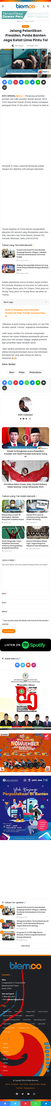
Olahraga (30, 1024)
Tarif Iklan (19, 1088)
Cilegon (30, 1011)
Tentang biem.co (29, 1088)
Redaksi (43, 1084)
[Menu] (3, 7)
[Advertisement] (25, 135)
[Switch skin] (44, 7)
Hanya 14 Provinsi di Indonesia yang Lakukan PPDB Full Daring (36, 517)
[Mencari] (48, 7)
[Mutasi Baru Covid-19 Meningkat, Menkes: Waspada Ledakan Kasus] (13, 506)
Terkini (26, 21)
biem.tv (7, 1084)
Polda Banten (35, 372)
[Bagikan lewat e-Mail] (43, 82)
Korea (27, 1020)
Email (4, 603)
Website (4, 612)
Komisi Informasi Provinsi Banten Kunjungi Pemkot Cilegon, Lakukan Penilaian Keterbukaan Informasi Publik (31, 253)
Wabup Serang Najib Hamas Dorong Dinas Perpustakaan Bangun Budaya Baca (33, 267)
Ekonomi (7, 1015)
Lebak (7, 1024)
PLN (35, 1028)
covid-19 (43, 1011)
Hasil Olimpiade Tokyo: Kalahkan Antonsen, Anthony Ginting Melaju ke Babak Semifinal (12, 544)
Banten (7, 1011)
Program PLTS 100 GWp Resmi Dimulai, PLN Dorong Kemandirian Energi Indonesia (31, 934)
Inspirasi (6, 1051)
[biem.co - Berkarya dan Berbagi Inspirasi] (25, 6)
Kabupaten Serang (11, 1020)
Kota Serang (40, 1020)
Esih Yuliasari (19, 46)
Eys (14, 358)
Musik (17, 1024)
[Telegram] (32, 82)
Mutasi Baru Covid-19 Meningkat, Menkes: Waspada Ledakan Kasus (13, 517)
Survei (5, 1070)
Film (19, 1015)
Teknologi (6, 1055)
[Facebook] (4, 82)
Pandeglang (9, 1028)
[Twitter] (10, 82)
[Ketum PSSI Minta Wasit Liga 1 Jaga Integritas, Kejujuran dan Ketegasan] (37, 532)
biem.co (19, 95)
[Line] (38, 82)
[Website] (21, 418)
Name (4, 594)
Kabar (32, 21)
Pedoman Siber (35, 1084)
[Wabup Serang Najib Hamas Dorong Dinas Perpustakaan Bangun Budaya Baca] (8, 268)
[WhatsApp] (26, 82)
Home (21, 21)
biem (12, 372)
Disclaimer (14, 1084)
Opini (41, 1024)
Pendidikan (23, 1028)
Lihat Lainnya (25, 946)
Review (5, 1059)
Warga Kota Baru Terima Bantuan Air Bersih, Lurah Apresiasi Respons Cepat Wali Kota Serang (33, 923)
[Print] (4, 87)
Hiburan (6, 1047)
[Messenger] (21, 82)
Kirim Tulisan (24, 1084)
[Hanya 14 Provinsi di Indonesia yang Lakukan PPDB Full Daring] (37, 506)
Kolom (5, 1063)
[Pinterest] (15, 82)
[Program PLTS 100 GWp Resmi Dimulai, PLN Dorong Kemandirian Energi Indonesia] (8, 935)
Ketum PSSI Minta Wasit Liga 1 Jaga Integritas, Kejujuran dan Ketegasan (37, 543)
